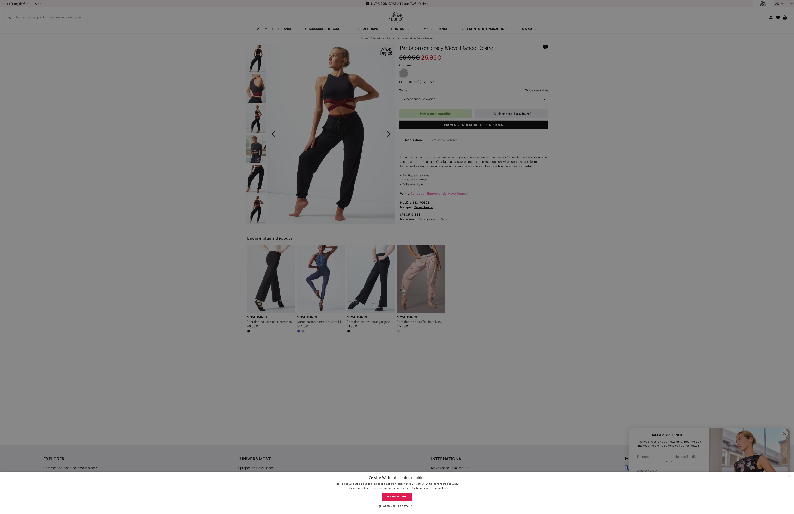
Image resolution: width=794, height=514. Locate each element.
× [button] (789, 476)
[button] (397, 506)
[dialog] (397, 493)
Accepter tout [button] (397, 496)
